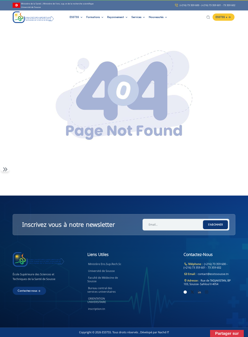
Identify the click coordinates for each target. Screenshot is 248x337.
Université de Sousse (101, 271)
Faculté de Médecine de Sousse (102, 279)
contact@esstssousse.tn (213, 274)
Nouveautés (156, 17)
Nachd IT (163, 332)
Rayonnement (116, 17)
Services (136, 17)
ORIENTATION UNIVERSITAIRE (96, 300)
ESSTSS (75, 17)
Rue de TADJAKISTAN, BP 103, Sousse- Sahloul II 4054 (207, 282)
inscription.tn (96, 309)
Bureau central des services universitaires (101, 290)
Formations (93, 17)
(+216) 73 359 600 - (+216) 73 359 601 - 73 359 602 (207, 5)
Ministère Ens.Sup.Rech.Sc (104, 264)
